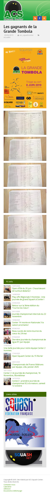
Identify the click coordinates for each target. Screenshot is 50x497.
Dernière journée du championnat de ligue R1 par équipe (29, 340)
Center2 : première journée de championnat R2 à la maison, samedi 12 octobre (28, 383)
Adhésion (7, 489)
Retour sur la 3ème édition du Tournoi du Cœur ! (25, 306)
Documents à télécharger (13, 491)
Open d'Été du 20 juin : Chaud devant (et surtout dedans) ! (28, 289)
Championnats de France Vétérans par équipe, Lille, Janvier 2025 (27, 365)
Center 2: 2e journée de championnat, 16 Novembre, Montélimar (22, 374)
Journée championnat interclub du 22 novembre (29, 315)
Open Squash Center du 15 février (27, 356)
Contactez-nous (9, 484)
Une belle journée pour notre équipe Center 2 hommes (24, 349)
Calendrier (7, 487)
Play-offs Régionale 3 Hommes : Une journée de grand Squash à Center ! (28, 298)
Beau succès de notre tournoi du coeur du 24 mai (27, 332)
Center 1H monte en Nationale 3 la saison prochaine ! (28, 323)
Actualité (7, 37)
